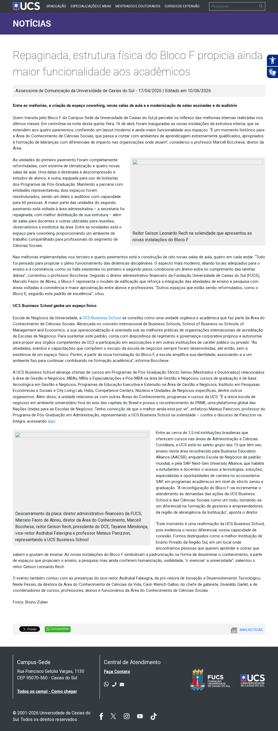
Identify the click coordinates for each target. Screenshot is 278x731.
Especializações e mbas (91, 6)
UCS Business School (102, 317)
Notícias (32, 23)
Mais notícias (251, 630)
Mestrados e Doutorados (137, 6)
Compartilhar (59, 629)
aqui (51, 421)
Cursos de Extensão (182, 6)
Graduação (56, 6)
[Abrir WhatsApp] (264, 717)
